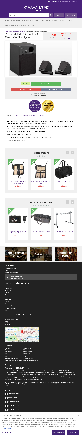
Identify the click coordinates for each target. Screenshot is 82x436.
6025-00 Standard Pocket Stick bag (40, 182)
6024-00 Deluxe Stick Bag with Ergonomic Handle (18, 182)
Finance (42, 115)
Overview (10, 115)
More (32, 25)
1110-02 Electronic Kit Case (41, 231)
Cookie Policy (8, 428)
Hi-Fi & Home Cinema (22, 25)
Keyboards (29, 20)
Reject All (73, 432)
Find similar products (56, 89)
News (6, 310)
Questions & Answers (29, 115)
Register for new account (11, 272)
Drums (62, 20)
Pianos (12, 20)
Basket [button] (71, 15)
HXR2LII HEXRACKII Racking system (64, 231)
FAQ (69, 1)
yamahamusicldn (12, 397)
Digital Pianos (20, 20)
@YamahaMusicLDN (13, 401)
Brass (42, 20)
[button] (59, 15)
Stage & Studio (9, 25)
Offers (7, 20)
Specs (18, 115)
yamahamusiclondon (14, 393)
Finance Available (26, 89)
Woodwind (54, 20)
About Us (64, 1)
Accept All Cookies (58, 432)
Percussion (69, 20)
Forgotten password (10, 268)
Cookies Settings (7, 432)
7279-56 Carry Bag (64, 181)
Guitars (37, 20)
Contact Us (74, 1)
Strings (48, 20)
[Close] (79, 415)
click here (68, 38)
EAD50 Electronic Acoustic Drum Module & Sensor (18, 231)
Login (6, 270)
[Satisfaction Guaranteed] (47, 106)
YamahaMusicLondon (14, 405)
